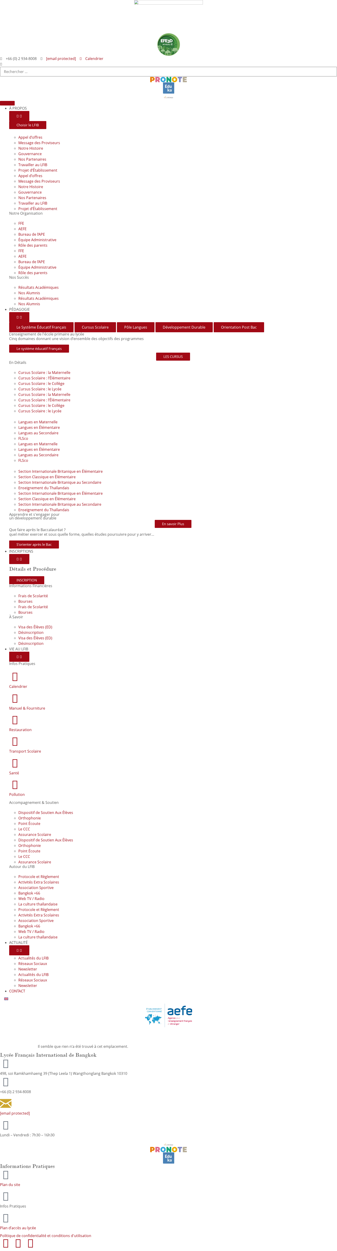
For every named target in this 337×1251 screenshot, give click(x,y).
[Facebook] (5, 1243)
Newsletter (27, 969)
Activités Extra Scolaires (38, 882)
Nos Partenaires (32, 159)
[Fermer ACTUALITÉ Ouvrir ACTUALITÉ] (19, 950)
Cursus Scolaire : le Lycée (39, 389)
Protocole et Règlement (38, 876)
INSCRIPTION (27, 580)
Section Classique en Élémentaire (47, 476)
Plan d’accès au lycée (18, 1227)
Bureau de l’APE (31, 234)
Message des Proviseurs (39, 142)
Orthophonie (29, 818)
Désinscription (31, 632)
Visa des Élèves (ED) (35, 627)
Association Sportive (36, 887)
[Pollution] (15, 784)
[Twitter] (30, 1243)
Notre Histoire (30, 148)
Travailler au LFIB (32, 164)
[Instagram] (18, 1243)
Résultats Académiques (38, 287)
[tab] (41, 327)
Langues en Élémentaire (39, 427)
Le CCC (24, 829)
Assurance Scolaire (34, 834)
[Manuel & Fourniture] (15, 698)
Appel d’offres (30, 137)
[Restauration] (15, 720)
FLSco (23, 438)
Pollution (17, 794)
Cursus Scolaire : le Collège (41, 383)
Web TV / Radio (31, 898)
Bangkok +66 (29, 893)
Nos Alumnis (29, 292)
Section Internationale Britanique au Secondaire (59, 482)
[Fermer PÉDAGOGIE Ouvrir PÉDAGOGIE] (19, 317)
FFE (21, 223)
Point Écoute (29, 823)
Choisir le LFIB (28, 125)
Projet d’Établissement (37, 170)
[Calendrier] (15, 676)
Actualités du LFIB (33, 958)
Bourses (25, 601)
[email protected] (61, 58)
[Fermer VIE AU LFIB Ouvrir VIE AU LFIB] (19, 657)
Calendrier (18, 686)
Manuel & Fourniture (27, 708)
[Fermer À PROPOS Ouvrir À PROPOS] (19, 116)
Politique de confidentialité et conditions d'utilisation (45, 1235)
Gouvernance (30, 153)
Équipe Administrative (37, 239)
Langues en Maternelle (38, 421)
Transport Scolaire (25, 751)
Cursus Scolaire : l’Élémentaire (44, 378)
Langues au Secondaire (38, 432)
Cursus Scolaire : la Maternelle (44, 372)
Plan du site (10, 1184)
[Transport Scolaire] (15, 741)
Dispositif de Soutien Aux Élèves (45, 812)
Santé (14, 772)
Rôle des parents (32, 245)
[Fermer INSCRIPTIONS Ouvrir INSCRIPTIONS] (19, 559)
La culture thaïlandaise (38, 904)
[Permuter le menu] (7, 103)
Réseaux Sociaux (32, 963)
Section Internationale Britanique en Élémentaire (60, 471)
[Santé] (15, 763)
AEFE (22, 228)
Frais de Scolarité (33, 595)
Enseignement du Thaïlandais (43, 487)
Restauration (20, 729)
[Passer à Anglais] (6, 999)
